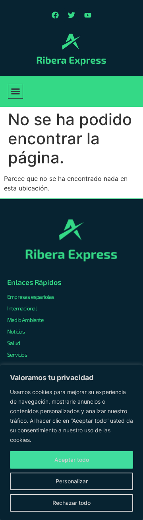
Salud (13, 342)
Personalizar (72, 481)
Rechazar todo (71, 502)
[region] (71, 442)
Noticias (16, 331)
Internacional (22, 308)
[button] (15, 91)
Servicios (17, 354)
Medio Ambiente (25, 319)
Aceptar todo (71, 459)
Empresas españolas (30, 296)
